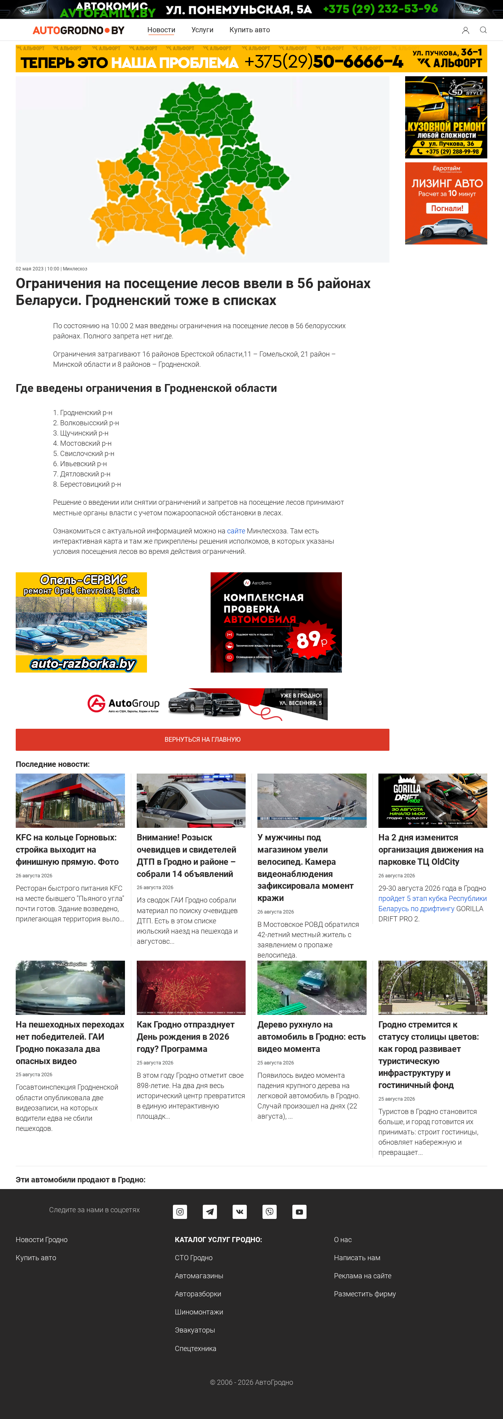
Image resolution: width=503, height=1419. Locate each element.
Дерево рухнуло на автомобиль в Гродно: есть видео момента (311, 1037)
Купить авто (249, 30)
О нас (343, 1239)
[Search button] (466, 29)
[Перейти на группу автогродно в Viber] (270, 1212)
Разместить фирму (365, 1294)
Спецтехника (196, 1348)
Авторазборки (198, 1294)
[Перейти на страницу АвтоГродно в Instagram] (180, 1212)
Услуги (202, 30)
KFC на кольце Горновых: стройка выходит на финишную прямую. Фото (67, 850)
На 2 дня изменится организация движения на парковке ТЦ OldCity (431, 850)
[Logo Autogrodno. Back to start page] (78, 30)
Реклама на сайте (362, 1276)
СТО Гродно (194, 1258)
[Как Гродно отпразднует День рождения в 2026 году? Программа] (191, 987)
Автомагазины (199, 1276)
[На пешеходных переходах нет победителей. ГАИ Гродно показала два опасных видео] (70, 987)
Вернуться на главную (202, 739)
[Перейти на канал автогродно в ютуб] (299, 1212)
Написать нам (357, 1258)
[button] (466, 29)
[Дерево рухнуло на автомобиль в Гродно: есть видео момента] (312, 987)
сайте (236, 531)
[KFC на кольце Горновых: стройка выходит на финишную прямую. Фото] (70, 800)
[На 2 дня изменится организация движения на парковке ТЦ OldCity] (433, 800)
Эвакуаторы (195, 1330)
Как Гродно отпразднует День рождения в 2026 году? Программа (186, 1037)
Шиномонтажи (199, 1312)
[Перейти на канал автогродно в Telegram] (210, 1212)
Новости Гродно (42, 1239)
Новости (161, 30)
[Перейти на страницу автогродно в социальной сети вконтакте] (240, 1212)
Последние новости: (53, 764)
